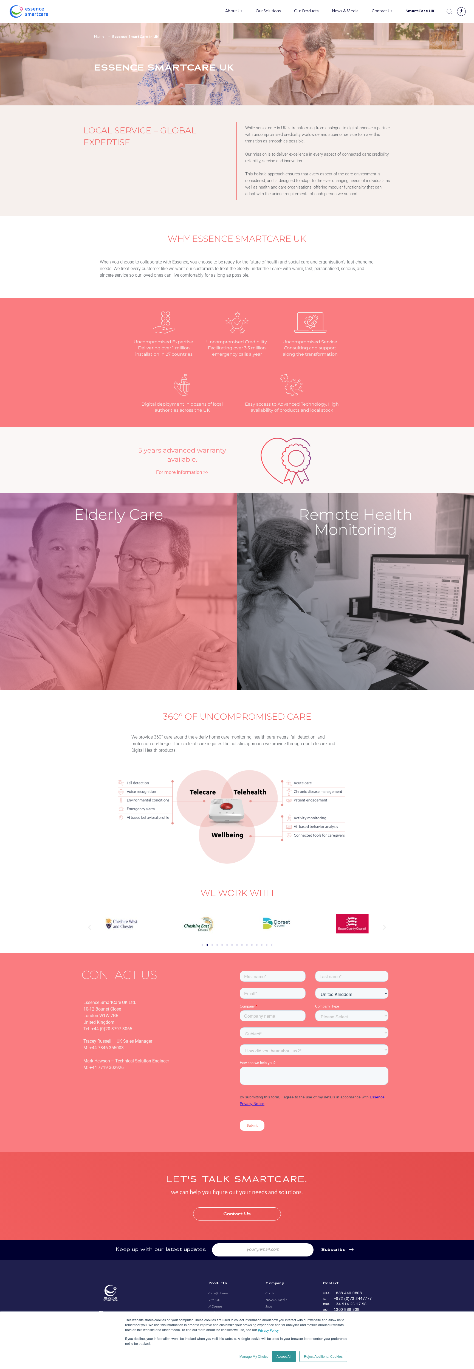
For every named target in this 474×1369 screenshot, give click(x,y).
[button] (89, 927)
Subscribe (333, 1250)
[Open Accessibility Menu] (461, 11)
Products (217, 1283)
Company (275, 1283)
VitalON (214, 1300)
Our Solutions (268, 11)
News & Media (345, 11)
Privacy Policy (268, 1330)
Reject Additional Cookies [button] (323, 1356)
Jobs (269, 1307)
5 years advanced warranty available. (182, 455)
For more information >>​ (182, 472)
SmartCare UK (419, 11)
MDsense (215, 1307)
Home (99, 37)
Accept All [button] (283, 1356)
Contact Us (382, 11)
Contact (272, 1293)
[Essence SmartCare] (35, 11)
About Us (233, 11)
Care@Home (218, 1293)
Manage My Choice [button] (254, 1356)
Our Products (306, 11)
